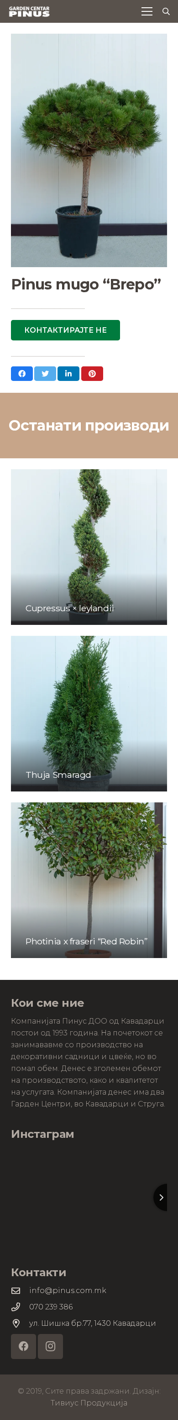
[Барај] (166, 11)
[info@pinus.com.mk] (20, 1290)
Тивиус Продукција (89, 1403)
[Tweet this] (45, 373)
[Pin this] (92, 373)
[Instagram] (50, 1346)
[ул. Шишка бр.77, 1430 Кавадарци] (20, 1323)
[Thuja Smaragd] (89, 713)
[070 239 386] (20, 1307)
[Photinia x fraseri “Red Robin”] (89, 880)
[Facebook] (23, 1346)
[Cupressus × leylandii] (89, 547)
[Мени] (147, 11)
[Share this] (22, 373)
